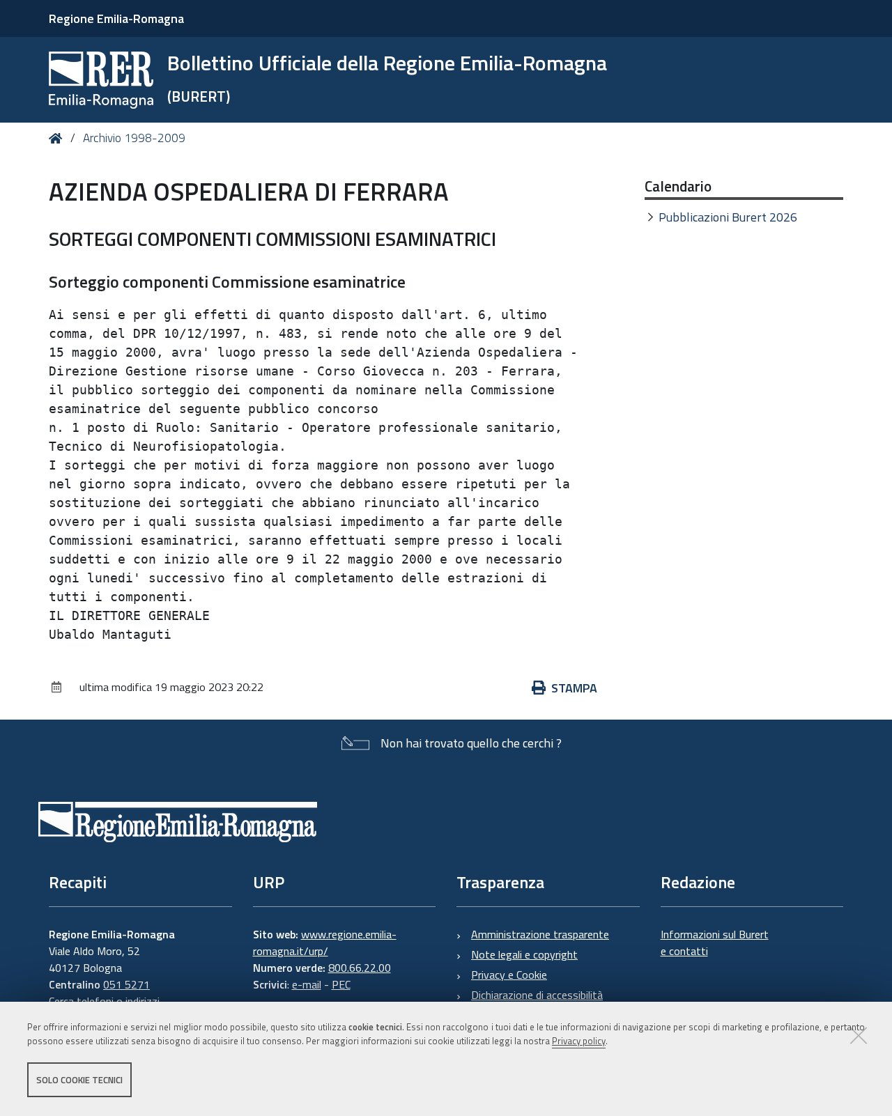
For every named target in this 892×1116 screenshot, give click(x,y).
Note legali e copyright (524, 954)
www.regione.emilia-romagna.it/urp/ (325, 942)
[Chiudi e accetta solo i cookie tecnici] (858, 1035)
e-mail (306, 984)
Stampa (574, 688)
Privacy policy (579, 1041)
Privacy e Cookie (509, 974)
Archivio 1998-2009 (134, 138)
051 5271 (126, 984)
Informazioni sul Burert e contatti (715, 942)
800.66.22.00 (359, 967)
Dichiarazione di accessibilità (537, 994)
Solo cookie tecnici (79, 1080)
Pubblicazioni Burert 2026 (728, 217)
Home (58, 138)
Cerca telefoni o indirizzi (104, 1001)
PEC (341, 984)
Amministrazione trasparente (540, 934)
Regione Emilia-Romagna (116, 18)
